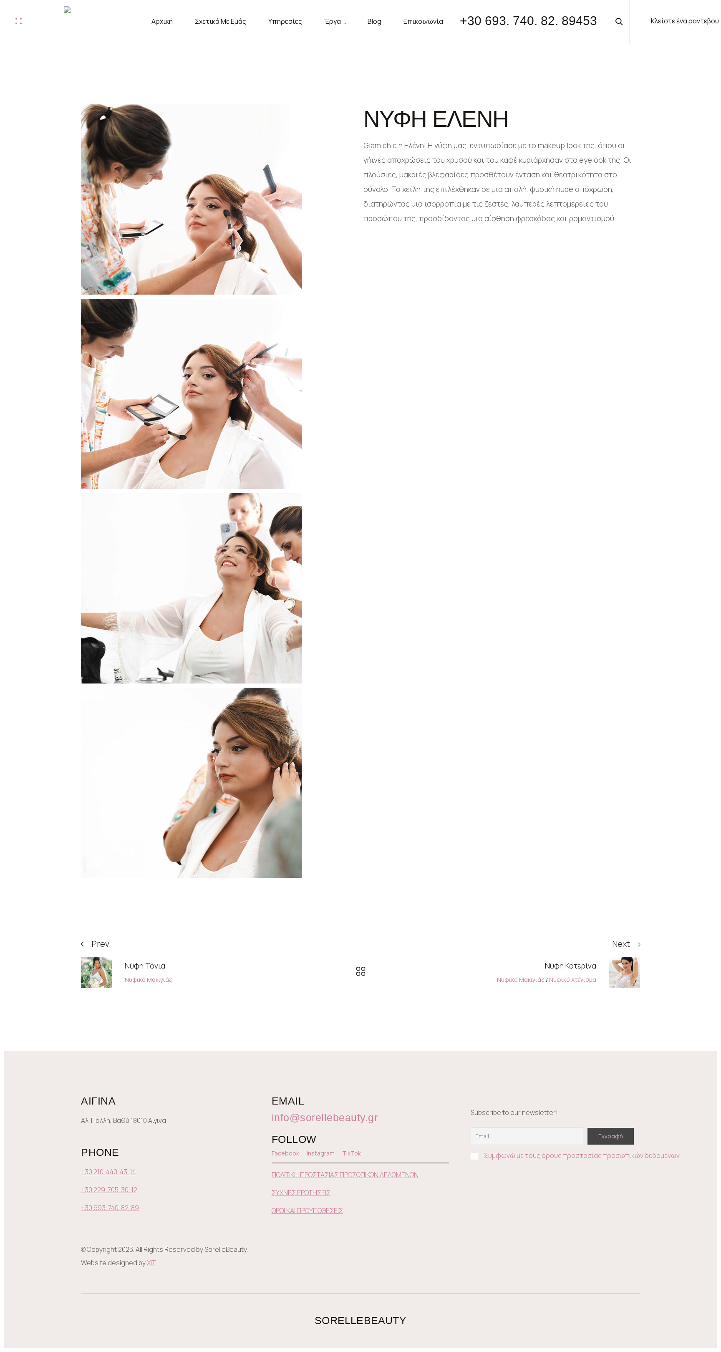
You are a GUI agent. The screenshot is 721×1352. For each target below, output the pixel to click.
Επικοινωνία (423, 21)
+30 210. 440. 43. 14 (108, 1171)
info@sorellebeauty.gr (325, 1117)
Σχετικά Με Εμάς (220, 21)
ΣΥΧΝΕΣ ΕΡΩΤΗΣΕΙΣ (301, 1192)
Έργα (332, 21)
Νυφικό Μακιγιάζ (148, 980)
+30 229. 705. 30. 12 (109, 1189)
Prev (100, 943)
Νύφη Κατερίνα (570, 966)
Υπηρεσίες (285, 21)
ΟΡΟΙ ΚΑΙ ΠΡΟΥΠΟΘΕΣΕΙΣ (307, 1210)
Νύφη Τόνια (145, 966)
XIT (151, 1262)
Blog (374, 21)
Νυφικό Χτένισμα (572, 980)
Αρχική (162, 21)
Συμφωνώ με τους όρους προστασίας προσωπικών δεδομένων (582, 1155)
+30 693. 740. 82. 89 (110, 1207)
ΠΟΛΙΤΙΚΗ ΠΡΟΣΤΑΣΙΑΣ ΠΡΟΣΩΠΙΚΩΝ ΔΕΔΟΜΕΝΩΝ (345, 1174)
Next (621, 943)
